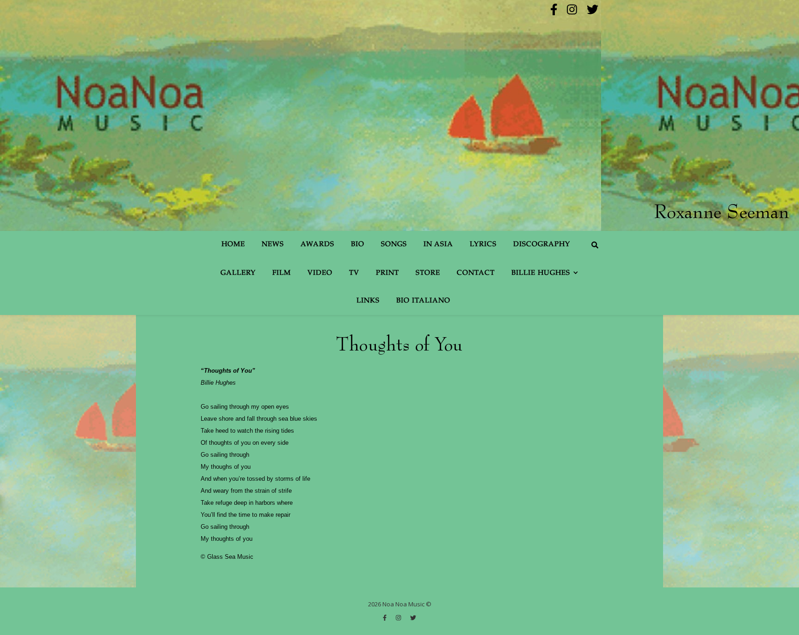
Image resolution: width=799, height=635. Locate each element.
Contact (476, 273)
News (273, 244)
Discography (541, 244)
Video (319, 273)
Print (387, 273)
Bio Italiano (423, 300)
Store (428, 273)
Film (281, 273)
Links (368, 300)
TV (354, 273)
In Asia (438, 244)
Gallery (238, 273)
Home (233, 244)
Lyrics (483, 244)
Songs (394, 244)
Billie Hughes (540, 273)
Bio (357, 244)
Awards (317, 244)
